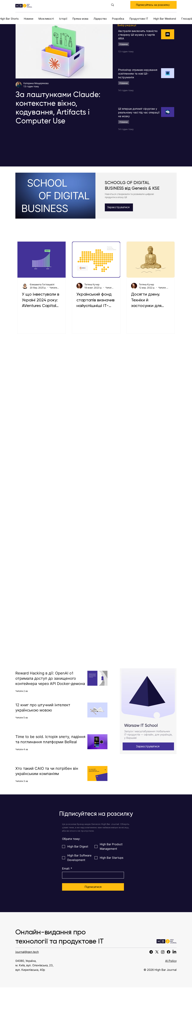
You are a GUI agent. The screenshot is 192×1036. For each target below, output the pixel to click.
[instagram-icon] (162, 952)
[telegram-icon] (151, 952)
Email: (67, 868)
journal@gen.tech (27, 952)
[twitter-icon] (157, 952)
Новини (123, 44)
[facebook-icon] (168, 952)
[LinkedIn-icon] (174, 952)
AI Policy (171, 961)
